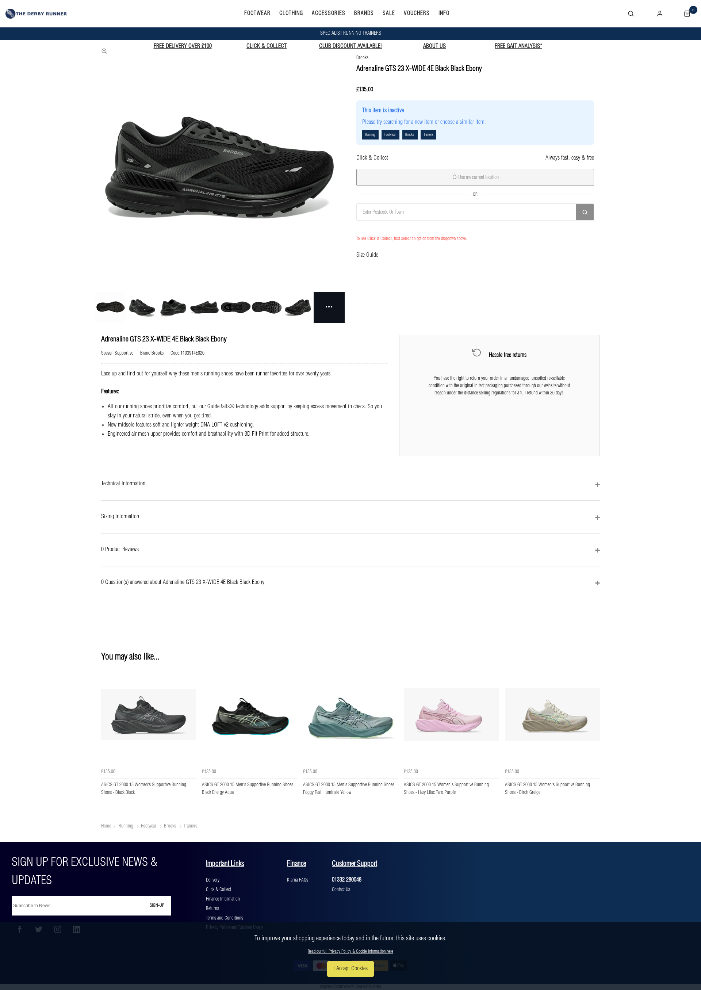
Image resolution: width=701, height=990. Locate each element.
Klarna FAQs (297, 880)
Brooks (362, 58)
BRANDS (364, 13)
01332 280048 (346, 880)
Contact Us (341, 889)
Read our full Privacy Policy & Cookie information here (350, 951)
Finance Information (223, 899)
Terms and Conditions (224, 918)
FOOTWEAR (257, 13)
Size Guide (367, 255)
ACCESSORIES (328, 13)
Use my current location (478, 177)
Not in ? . (394, 228)
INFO (443, 13)
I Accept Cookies (350, 968)
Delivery (212, 880)
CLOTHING (291, 13)
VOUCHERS (417, 13)
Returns (212, 908)
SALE (389, 13)
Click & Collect (218, 889)
